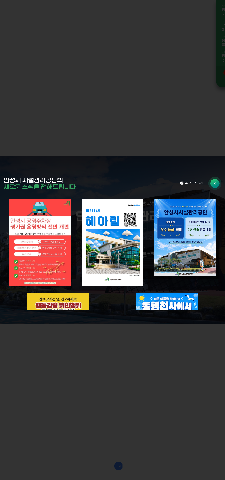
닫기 (214, 183)
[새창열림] (40, 243)
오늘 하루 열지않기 (194, 183)
